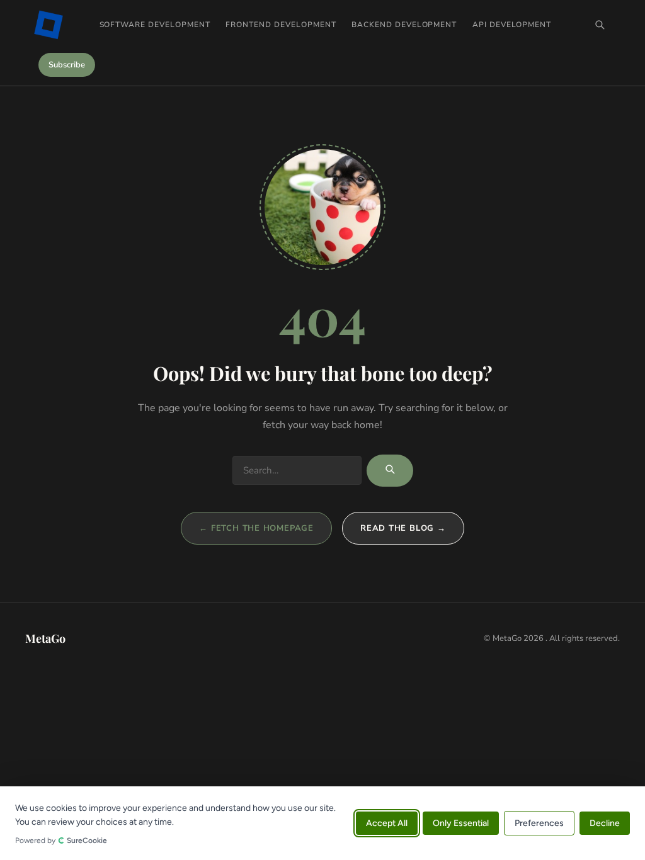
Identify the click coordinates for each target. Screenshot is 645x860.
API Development (511, 25)
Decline (605, 823)
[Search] (599, 24)
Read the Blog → (403, 528)
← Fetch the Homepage (256, 528)
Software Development (155, 25)
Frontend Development (280, 25)
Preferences (539, 823)
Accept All (387, 823)
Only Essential (461, 823)
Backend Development (404, 25)
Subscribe (67, 65)
